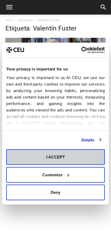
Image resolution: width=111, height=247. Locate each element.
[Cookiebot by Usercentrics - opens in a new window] (81, 49)
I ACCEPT (55, 157)
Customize (52, 174)
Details (88, 139)
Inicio (9, 20)
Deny (55, 192)
